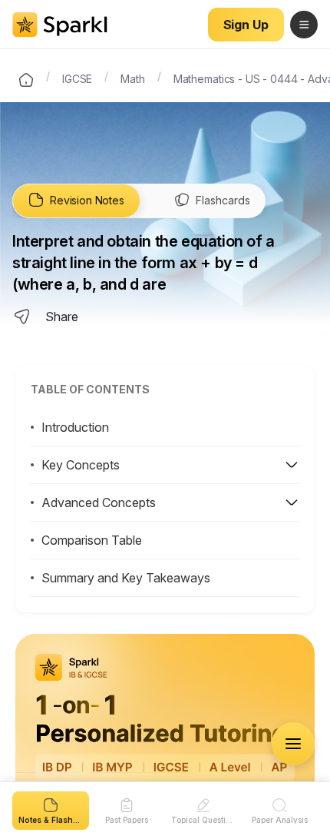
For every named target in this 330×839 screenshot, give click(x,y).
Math (132, 77)
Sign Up (246, 24)
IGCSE (77, 77)
